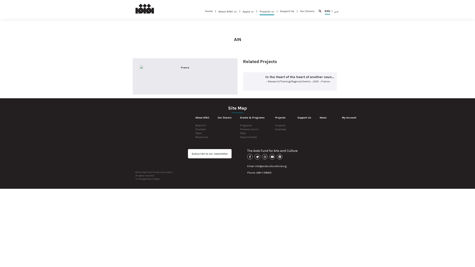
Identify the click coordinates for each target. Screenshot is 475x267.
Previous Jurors (249, 129)
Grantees (280, 129)
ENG (327, 11)
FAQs (243, 133)
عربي (336, 11)
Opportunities (248, 137)
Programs (246, 125)
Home (209, 11)
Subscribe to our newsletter (210, 153)
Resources (201, 137)
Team (198, 133)
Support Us (287, 11)
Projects (280, 125)
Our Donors (307, 11)
